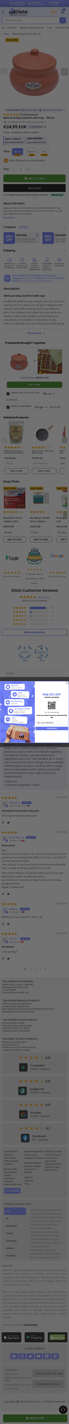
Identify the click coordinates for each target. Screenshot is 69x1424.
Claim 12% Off (52, 728)
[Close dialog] (67, 682)
